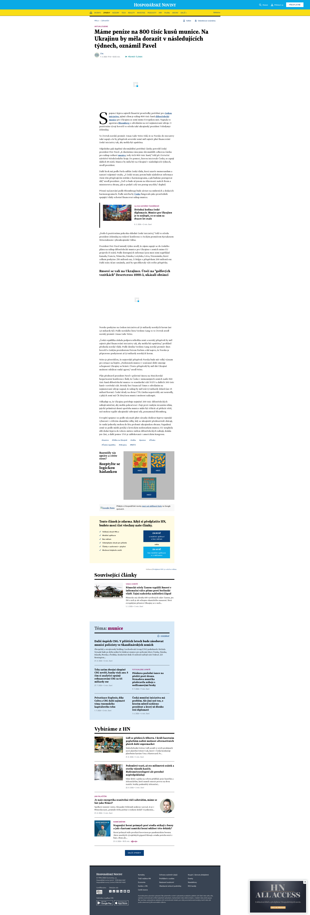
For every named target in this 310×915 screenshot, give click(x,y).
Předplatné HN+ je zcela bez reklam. (165, 569)
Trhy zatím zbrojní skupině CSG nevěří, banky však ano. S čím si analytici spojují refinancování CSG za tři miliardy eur (111, 676)
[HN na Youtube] (128, 891)
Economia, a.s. (112, 878)
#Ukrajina (123, 445)
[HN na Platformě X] (110, 891)
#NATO (133, 445)
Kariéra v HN (142, 886)
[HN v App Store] (121, 902)
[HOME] (91, 13)
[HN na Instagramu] (117, 891)
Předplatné (295, 5)
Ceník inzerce (143, 890)
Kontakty (141, 875)
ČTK (101, 54)
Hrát (140, 470)
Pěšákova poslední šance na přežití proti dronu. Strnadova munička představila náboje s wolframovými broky (148, 679)
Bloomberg (123, 123)
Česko (137, 194)
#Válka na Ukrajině (119, 440)
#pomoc (142, 440)
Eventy (190, 878)
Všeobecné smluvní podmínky (170, 886)
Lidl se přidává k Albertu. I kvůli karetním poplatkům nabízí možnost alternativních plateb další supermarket (150, 741)
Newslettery (192, 882)
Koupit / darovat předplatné (198, 875)
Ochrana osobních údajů (168, 875)
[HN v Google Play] (104, 902)
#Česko (152, 440)
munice (122, 155)
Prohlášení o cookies (166, 878)
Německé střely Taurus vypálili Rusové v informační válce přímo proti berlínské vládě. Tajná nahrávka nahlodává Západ (148, 591)
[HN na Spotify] (125, 891)
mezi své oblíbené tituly (152, 506)
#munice (105, 440)
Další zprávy (134, 853)
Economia (141, 882)
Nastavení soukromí (166, 882)
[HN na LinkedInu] (121, 891)
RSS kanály (192, 886)
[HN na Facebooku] (114, 891)
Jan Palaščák (100, 796)
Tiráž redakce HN (144, 878)
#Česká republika (109, 445)
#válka (133, 440)
